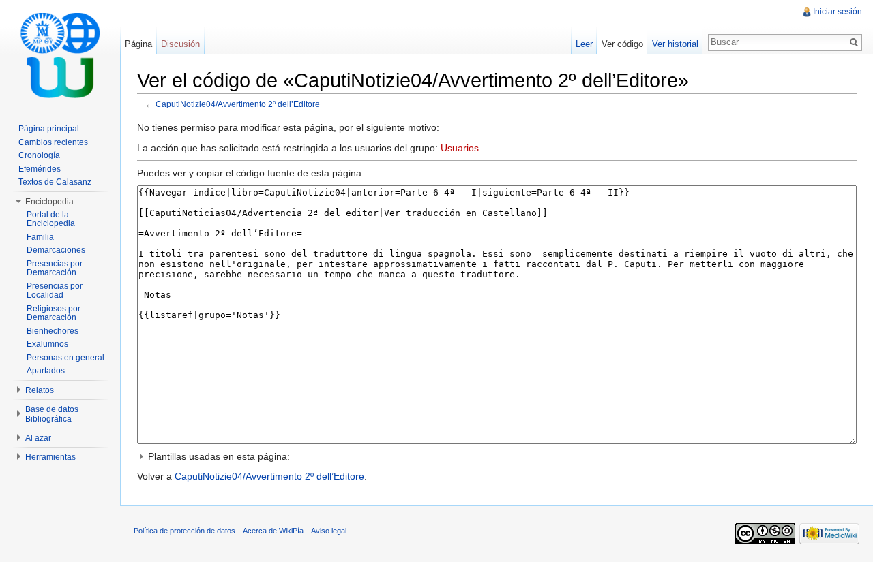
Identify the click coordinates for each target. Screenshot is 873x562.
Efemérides (39, 169)
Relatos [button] (39, 390)
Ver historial (675, 44)
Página (138, 44)
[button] (497, 456)
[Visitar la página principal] (60, 54)
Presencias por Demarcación (55, 268)
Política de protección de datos (184, 531)
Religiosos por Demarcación (53, 313)
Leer (584, 44)
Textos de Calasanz (54, 182)
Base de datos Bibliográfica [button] (51, 414)
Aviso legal (328, 531)
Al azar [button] (38, 438)
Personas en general (65, 357)
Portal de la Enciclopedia (51, 219)
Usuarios (460, 147)
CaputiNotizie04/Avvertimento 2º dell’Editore (238, 103)
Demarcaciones (56, 250)
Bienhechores (52, 331)
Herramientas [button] (50, 457)
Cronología (39, 155)
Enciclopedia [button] (49, 201)
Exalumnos (47, 344)
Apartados (46, 370)
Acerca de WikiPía (273, 531)
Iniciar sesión (837, 11)
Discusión (180, 44)
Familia (40, 237)
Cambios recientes (53, 142)
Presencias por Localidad (55, 290)
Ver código (622, 44)
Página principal (48, 129)
